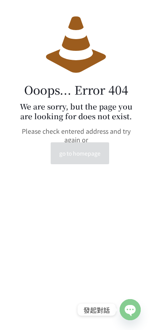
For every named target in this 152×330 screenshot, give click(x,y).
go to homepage (80, 153)
